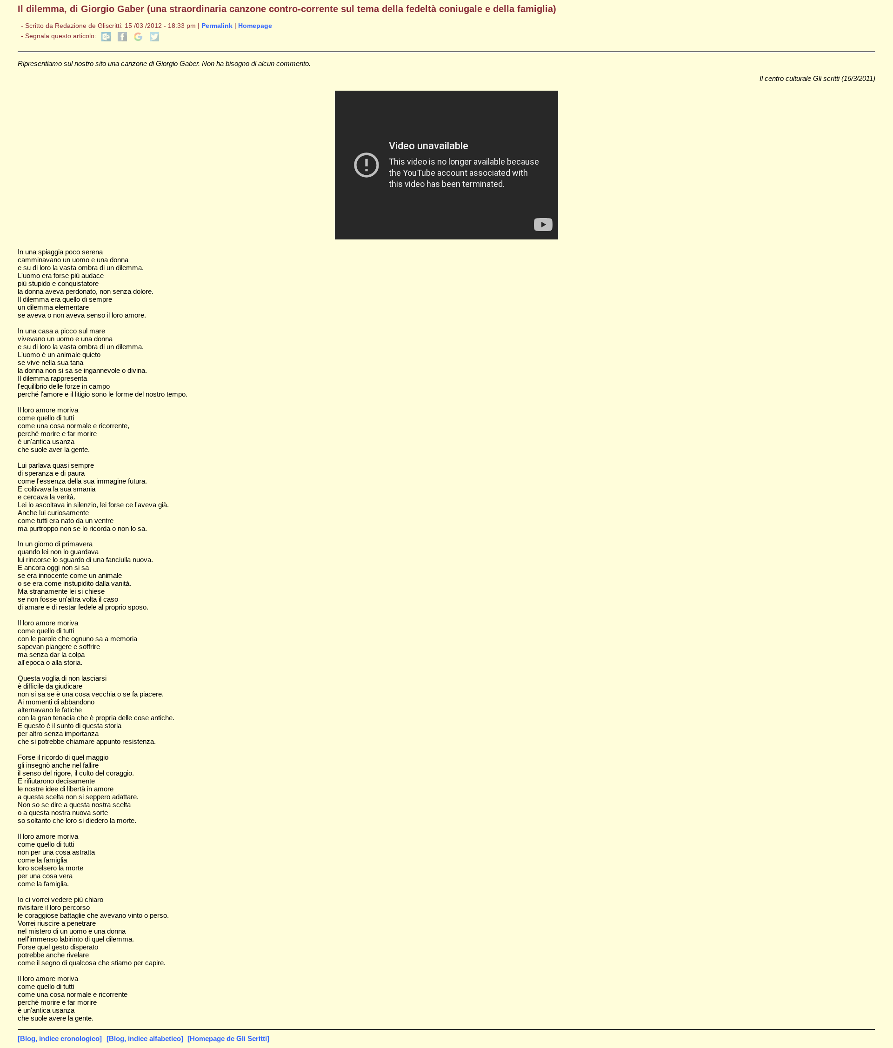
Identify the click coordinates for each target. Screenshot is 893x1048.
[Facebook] (122, 39)
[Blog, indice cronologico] (60, 1038)
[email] (106, 39)
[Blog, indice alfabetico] (145, 1038)
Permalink (217, 25)
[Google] (138, 39)
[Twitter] (154, 39)
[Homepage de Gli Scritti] (228, 1038)
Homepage (255, 25)
